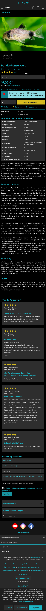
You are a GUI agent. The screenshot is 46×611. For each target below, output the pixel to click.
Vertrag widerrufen (23, 578)
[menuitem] (5, 7)
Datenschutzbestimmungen (23, 488)
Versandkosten (35, 557)
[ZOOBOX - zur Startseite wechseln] (23, 2)
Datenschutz (24, 570)
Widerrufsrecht (36, 570)
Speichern (6, 494)
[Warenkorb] (43, 7)
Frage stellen (32, 107)
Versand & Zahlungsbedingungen (29, 567)
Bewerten (18, 107)
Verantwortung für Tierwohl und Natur (26, 564)
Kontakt (7, 564)
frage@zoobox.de (23, 532)
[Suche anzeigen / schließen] (27, 7)
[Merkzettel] (38, 7)
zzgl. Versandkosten (13, 85)
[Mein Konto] (33, 7)
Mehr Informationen (26, 601)
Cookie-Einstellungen (10, 570)
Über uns (7, 567)
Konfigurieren (35, 608)
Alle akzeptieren (21, 608)
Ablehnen (9, 608)
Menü (7, 7)
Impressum (23, 574)
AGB (14, 567)
